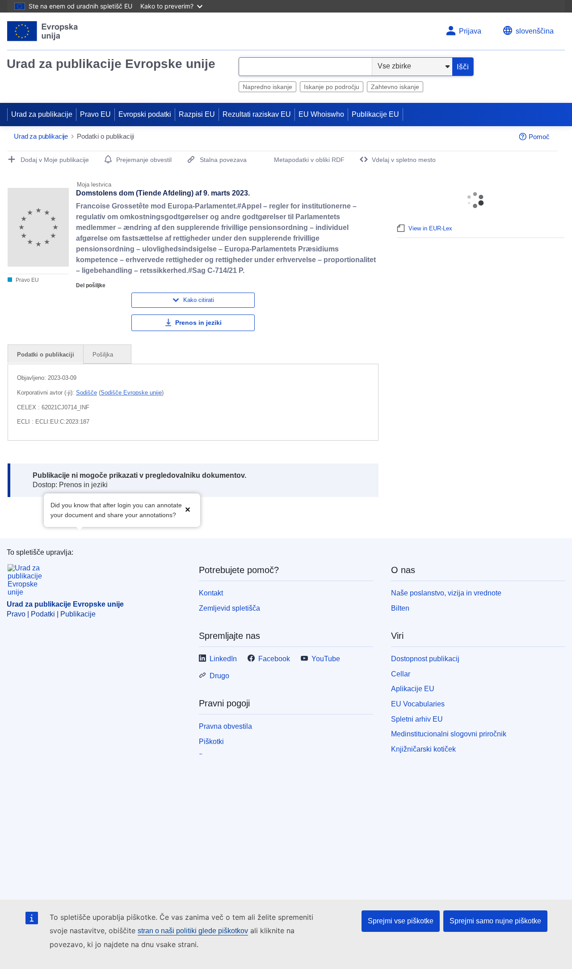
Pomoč (539, 136)
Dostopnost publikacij (425, 659)
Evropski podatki (144, 114)
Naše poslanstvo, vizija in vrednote (446, 593)
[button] (187, 509)
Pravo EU (95, 114)
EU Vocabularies (418, 704)
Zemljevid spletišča (229, 608)
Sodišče (86, 392)
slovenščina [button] (535, 31)
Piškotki (211, 741)
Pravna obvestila (225, 726)
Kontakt (211, 593)
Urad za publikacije (41, 114)
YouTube (325, 659)
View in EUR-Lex (430, 228)
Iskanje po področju (331, 86)
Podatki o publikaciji (45, 354)
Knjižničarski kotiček (423, 749)
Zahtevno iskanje (395, 86)
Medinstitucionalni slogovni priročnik (448, 734)
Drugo (219, 676)
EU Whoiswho (321, 114)
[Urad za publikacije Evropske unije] (42, 31)
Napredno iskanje (267, 86)
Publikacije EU (375, 114)
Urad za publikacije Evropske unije (111, 64)
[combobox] (305, 67)
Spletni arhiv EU (417, 719)
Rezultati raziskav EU (257, 114)
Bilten (400, 608)
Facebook (274, 659)
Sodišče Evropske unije (131, 392)
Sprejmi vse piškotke (400, 921)
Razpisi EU (197, 114)
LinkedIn (223, 659)
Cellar (400, 674)
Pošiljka (104, 354)
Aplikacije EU (412, 689)
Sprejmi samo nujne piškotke (495, 921)
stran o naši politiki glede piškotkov (193, 931)
